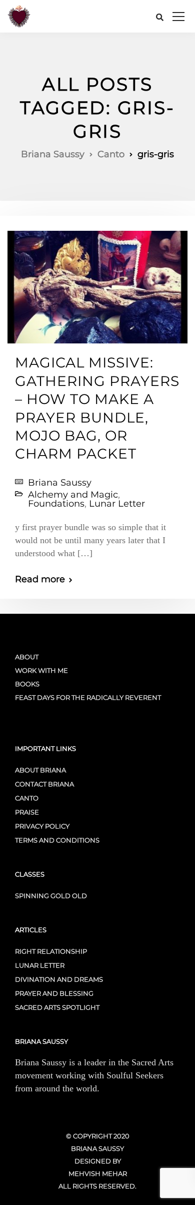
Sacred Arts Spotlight (57, 1007)
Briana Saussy (60, 482)
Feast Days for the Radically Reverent (88, 697)
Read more (40, 579)
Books (27, 684)
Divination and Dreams (59, 979)
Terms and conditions (57, 840)
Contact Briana (44, 784)
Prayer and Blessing (54, 993)
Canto (26, 798)
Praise (27, 812)
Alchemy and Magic (73, 494)
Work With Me (41, 670)
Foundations (56, 503)
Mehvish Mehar (97, 1173)
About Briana (40, 770)
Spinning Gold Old (51, 896)
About (26, 657)
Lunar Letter (117, 503)
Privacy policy (42, 826)
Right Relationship (51, 951)
